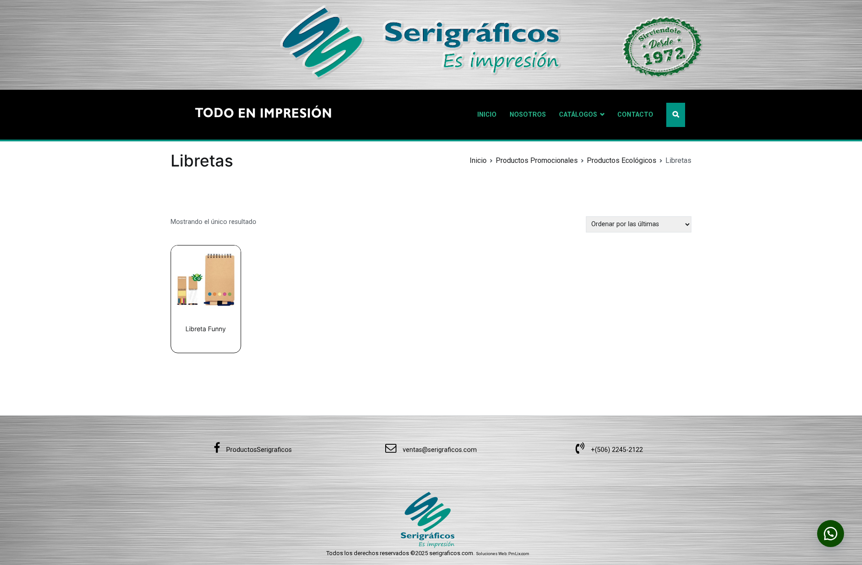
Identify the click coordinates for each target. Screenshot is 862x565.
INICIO (487, 114)
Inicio (478, 160)
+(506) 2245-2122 (616, 450)
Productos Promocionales (537, 160)
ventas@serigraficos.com (439, 450)
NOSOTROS (528, 114)
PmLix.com (518, 554)
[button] (830, 533)
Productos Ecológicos (621, 160)
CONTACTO (635, 114)
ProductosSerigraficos (258, 450)
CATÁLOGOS (578, 114)
